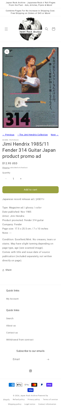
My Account (12, 299)
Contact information (47, 404)
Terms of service (50, 400)
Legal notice (29, 404)
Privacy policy (34, 400)
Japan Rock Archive (29, 396)
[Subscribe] (48, 359)
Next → (55, 134)
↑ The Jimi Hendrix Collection (33, 134)
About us (11, 325)
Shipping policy (14, 404)
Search (10, 318)
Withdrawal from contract (19, 339)
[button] (6, 29)
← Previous (8, 134)
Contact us (12, 332)
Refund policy (19, 400)
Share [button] (8, 270)
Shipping (6, 167)
